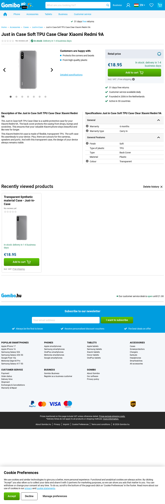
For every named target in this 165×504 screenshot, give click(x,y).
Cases (26, 27)
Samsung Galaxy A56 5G (12, 355)
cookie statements (46, 488)
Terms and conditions (100, 424)
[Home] (5, 14)
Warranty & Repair (9, 388)
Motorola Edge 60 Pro (10, 361)
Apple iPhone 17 (8, 346)
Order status (6, 376)
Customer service (82, 14)
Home (4, 27)
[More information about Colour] (87, 161)
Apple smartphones (52, 346)
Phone (17, 14)
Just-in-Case (37, 27)
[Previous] (4, 70)
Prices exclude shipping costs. (112, 416)
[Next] (52, 70)
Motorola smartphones (54, 355)
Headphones (135, 358)
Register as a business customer (58, 376)
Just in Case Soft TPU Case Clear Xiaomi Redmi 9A (68, 27)
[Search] (107, 5)
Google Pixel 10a (8, 358)
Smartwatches (136, 361)
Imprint (66, 424)
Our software (92, 376)
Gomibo (91, 369)
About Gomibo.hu (43, 424)
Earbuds (133, 355)
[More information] (133, 79)
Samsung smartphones (54, 349)
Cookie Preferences (80, 424)
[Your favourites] (151, 5)
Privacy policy (93, 379)
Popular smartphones (15, 342)
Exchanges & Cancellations (13, 385)
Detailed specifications (71, 74)
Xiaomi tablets (93, 352)
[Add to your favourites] (159, 54)
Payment (5, 373)
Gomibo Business (51, 373)
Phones (48, 342)
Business (63, 14)
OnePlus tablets (94, 358)
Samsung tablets (94, 349)
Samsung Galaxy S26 (10, 352)
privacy (28, 488)
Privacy (57, 424)
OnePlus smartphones (53, 352)
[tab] (11, 97)
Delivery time (6, 379)
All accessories (136, 364)
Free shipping (19, 269)
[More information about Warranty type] (87, 130)
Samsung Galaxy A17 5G (12, 364)
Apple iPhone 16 (8, 349)
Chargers (134, 352)
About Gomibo (93, 373)
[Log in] (128, 5)
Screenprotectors (137, 349)
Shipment (5, 382)
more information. (111, 419)
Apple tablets (92, 346)
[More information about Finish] (87, 143)
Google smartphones (53, 358)
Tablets (48, 14)
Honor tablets (93, 355)
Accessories (32, 14)
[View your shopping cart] (160, 5)
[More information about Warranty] (87, 126)
